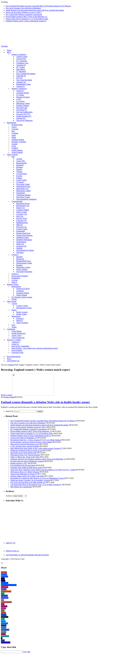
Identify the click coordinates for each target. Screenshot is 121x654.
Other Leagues (12, 155)
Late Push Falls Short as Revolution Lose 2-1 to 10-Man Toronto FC (36, 485)
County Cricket (22, 306)
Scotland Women (22, 293)
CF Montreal (21, 71)
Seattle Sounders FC (24, 116)
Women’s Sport (12, 284)
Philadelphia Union (23, 84)
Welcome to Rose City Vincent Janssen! (25, 455)
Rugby (14, 310)
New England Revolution (25, 74)
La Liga (14, 280)
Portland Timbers (22, 106)
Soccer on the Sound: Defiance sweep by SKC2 (24, 12)
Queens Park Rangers (24, 235)
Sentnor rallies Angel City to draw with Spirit (27, 476)
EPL (13, 157)
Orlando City (21, 82)
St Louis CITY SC (23, 114)
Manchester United (23, 191)
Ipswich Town (21, 218)
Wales (14, 137)
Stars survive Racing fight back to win (24, 444)
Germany (15, 129)
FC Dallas (20, 95)
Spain (14, 135)
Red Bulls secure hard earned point (23, 453)
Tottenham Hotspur (23, 195)
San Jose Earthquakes (24, 112)
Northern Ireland (18, 140)
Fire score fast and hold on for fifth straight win (27, 482)
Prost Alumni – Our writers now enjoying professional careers (35, 348)
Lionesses (20, 291)
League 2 (15, 274)
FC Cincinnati (21, 61)
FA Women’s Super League (22, 297)
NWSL (14, 299)
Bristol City (20, 208)
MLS (9, 52)
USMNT (15, 148)
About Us (15, 344)
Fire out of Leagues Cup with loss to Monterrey (23, 8)
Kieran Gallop (9, 397)
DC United (20, 67)
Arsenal (19, 159)
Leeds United (21, 180)
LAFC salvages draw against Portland (24, 446)
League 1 (15, 255)
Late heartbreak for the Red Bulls (22, 465)
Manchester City (22, 189)
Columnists (11, 329)
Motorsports (16, 316)
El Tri (14, 146)
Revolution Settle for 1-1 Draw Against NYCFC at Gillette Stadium (35, 440)
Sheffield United (22, 238)
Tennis (14, 327)
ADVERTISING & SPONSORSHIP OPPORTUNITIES (27, 555)
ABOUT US (10, 543)
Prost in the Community (20, 346)
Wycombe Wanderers (24, 272)
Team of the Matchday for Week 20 (23, 474)
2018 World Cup (13, 361)
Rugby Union (21, 314)
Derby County (21, 212)
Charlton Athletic (22, 210)
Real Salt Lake (21, 108)
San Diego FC (21, 110)
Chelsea (19, 172)
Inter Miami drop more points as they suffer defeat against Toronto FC (36, 448)
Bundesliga (16, 278)
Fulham (19, 178)
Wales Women (21, 295)
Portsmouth (20, 231)
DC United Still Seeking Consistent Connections (24, 14)
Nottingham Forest (23, 186)
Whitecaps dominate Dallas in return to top (26, 451)
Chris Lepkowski (18, 338)
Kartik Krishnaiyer (19, 333)
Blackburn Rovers (23, 203)
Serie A (14, 282)
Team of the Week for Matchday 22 (23, 438)
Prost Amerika (17, 350)
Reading (19, 265)
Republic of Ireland (19, 142)
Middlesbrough (22, 223)
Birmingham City (22, 206)
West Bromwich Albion (25, 250)
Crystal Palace (21, 174)
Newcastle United (23, 184)
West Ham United (23, 197)
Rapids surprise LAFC (18, 463)
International (11, 123)
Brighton (19, 167)
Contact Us (16, 342)
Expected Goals (17, 352)
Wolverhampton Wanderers (26, 199)
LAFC (18, 99)
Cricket (14, 304)
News (9, 359)
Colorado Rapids (22, 93)
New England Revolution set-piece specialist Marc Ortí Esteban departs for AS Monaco (38, 6)
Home (9, 50)
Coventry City (21, 214)
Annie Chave (17, 335)
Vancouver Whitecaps (24, 120)
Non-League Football (20, 276)
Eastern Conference (19, 54)
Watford (19, 248)
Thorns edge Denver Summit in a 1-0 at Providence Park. (27, 19)
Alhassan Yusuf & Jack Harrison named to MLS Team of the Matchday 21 (38, 459)
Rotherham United (23, 267)
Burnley (19, 169)
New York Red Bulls (24, 80)
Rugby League (21, 312)
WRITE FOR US (12, 551)
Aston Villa (20, 161)
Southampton (21, 242)
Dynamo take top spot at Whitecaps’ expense (27, 461)
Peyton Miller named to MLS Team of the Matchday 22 (26, 17)
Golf (13, 325)
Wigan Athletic (21, 269)
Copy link (26, 652)
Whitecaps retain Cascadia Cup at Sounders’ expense (30, 480)
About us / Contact (14, 340)
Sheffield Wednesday (24, 240)
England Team (17, 125)
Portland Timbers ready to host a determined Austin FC (26, 21)
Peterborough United (24, 263)
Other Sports (11, 301)
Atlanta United (21, 57)
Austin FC (20, 91)
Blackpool (20, 259)
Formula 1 (20, 318)
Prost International (13, 357)
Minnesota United (23, 103)
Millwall (19, 225)
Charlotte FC (21, 65)
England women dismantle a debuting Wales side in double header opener (45, 402)
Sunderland (20, 193)
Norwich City (21, 227)
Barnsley (19, 257)
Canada (14, 144)
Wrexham (20, 252)
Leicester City (21, 220)
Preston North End (23, 233)
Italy (13, 131)
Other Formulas (22, 323)
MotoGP (19, 321)
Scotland (15, 133)
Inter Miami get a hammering (21, 487)
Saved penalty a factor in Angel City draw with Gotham (31, 442)
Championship (17, 201)
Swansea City (21, 246)
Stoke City (20, 244)
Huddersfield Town (23, 261)
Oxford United (21, 229)
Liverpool (20, 182)
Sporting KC (21, 118)
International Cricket (24, 308)
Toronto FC (20, 86)
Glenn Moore (17, 331)
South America (17, 150)
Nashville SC (21, 76)
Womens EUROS (23, 289)
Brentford (20, 165)
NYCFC (19, 78)
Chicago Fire (21, 59)
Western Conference (19, 89)
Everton (19, 176)
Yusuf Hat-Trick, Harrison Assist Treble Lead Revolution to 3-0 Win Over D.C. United (42, 470)
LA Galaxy (20, 101)
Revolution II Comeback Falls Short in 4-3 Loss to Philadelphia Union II (37, 478)
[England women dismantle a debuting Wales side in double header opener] (33, 395)
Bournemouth (21, 163)
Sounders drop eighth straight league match (26, 468)
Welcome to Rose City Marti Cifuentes (24, 472)
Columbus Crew (22, 63)
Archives (9, 496)
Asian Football (17, 152)
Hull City (19, 216)
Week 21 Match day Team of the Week (24, 457)
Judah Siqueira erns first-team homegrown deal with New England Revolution (35, 10)
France (14, 127)
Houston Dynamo (23, 97)
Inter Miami (20, 69)
